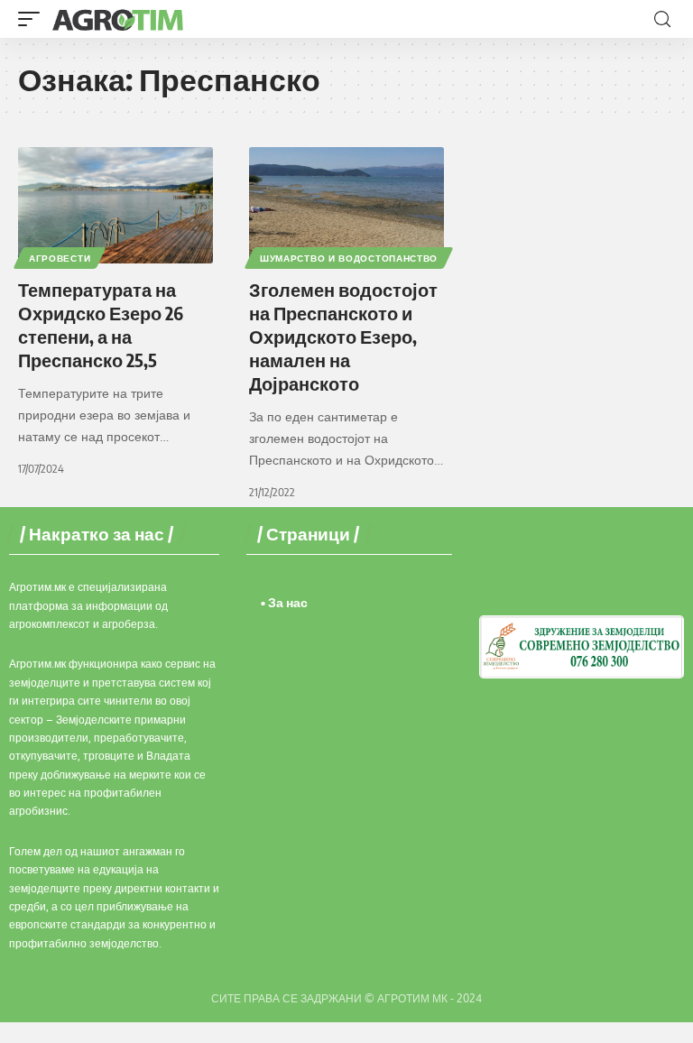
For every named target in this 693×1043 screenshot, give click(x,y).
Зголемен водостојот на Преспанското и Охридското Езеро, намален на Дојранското (343, 336)
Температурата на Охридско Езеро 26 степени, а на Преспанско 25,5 (100, 324)
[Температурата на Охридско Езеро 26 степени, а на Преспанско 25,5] (115, 205)
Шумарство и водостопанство (349, 258)
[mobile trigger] (33, 19)
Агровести (59, 258)
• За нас (284, 602)
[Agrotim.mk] (118, 19)
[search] (662, 19)
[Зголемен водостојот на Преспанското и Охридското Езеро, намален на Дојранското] (346, 205)
